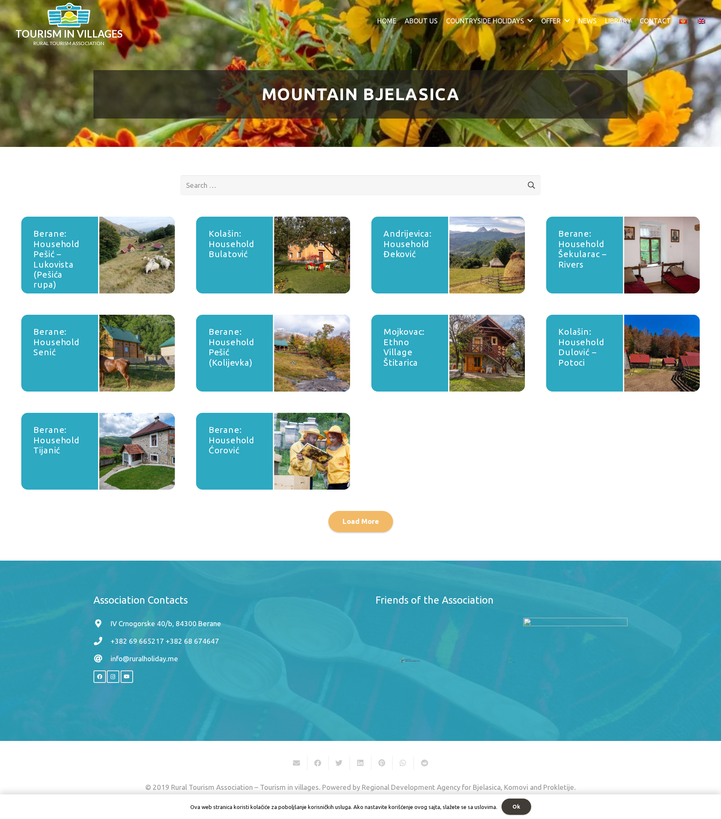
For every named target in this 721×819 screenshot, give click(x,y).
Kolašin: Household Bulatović (232, 244)
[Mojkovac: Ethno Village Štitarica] (487, 353)
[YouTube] (127, 676)
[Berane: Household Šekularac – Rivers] (662, 255)
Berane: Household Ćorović (232, 440)
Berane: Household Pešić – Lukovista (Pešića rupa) (56, 259)
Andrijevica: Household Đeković (407, 244)
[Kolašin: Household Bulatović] (312, 255)
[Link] (69, 15)
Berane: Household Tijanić (56, 440)
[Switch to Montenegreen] (684, 21)
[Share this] (318, 763)
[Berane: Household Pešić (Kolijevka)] (312, 353)
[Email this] (297, 763)
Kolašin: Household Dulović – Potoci (581, 347)
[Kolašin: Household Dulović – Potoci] (662, 353)
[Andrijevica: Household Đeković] (487, 255)
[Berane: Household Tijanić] (137, 451)
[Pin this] (382, 763)
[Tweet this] (339, 763)
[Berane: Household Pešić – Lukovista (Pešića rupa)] (137, 255)
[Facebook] (99, 676)
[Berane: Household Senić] (137, 353)
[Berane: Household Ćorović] (312, 451)
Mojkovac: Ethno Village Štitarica (404, 347)
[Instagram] (113, 676)
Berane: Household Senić (56, 342)
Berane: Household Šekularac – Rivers (582, 249)
